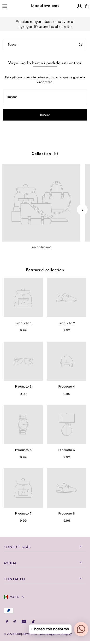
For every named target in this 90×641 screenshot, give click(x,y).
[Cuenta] (79, 6)
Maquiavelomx (45, 6)
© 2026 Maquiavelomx (20, 634)
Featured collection (45, 270)
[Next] (82, 209)
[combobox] (45, 44)
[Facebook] (7, 622)
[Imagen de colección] (41, 203)
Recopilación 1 (41, 247)
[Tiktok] (33, 622)
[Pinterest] (14, 622)
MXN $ (14, 597)
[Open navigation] (9, 5)
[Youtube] (24, 622)
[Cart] (87, 6)
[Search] (80, 44)
